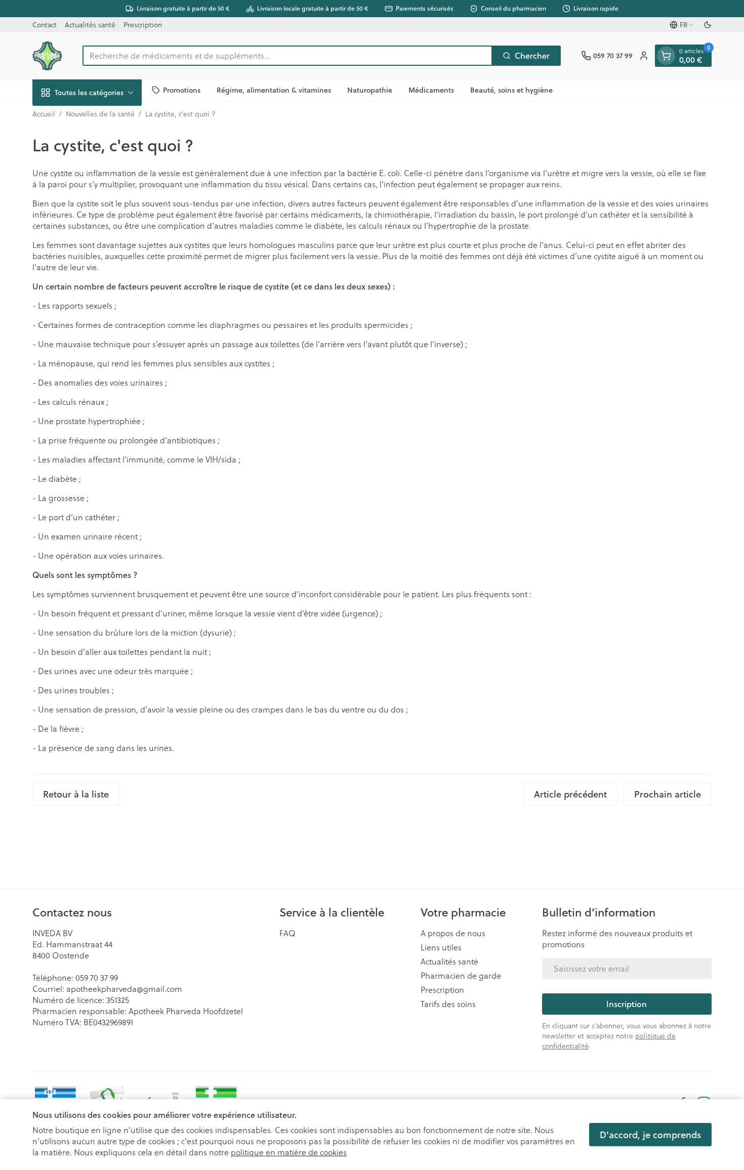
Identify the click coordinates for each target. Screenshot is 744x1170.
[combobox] (287, 56)
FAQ (287, 933)
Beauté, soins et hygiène (511, 90)
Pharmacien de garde (461, 975)
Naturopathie (369, 90)
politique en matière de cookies (289, 1152)
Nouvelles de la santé (100, 114)
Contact (44, 24)
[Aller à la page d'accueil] (47, 55)
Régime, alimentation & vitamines (274, 90)
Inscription (626, 1004)
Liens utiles (441, 947)
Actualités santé (90, 24)
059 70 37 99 (96, 977)
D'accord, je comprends (650, 1134)
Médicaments (431, 90)
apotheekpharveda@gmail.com (124, 988)
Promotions (181, 90)
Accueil (43, 114)
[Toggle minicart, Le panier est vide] (666, 56)
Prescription (142, 24)
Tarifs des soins (448, 1004)
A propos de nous (453, 933)
